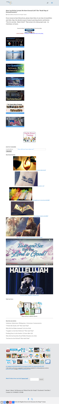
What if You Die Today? (30, 390)
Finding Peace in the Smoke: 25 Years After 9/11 (19, 333)
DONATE (15, 392)
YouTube (47, 390)
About (12, 390)
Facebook (41, 390)
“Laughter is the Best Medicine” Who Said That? (20, 331)
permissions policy (10, 369)
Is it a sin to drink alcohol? (41, 170)
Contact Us (9, 392)
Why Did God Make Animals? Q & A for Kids (18, 328)
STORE (21, 392)
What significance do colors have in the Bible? (41, 200)
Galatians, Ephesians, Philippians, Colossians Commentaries (24, 323)
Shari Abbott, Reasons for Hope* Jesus (16, 14)
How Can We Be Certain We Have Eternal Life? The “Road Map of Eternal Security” (27, 11)
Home (7, 390)
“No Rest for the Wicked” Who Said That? (17, 338)
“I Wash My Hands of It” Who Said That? (17, 325)
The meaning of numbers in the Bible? (41, 216)
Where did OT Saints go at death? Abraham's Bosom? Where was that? (29, 237)
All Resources (19, 390)
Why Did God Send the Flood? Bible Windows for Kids (21, 336)
